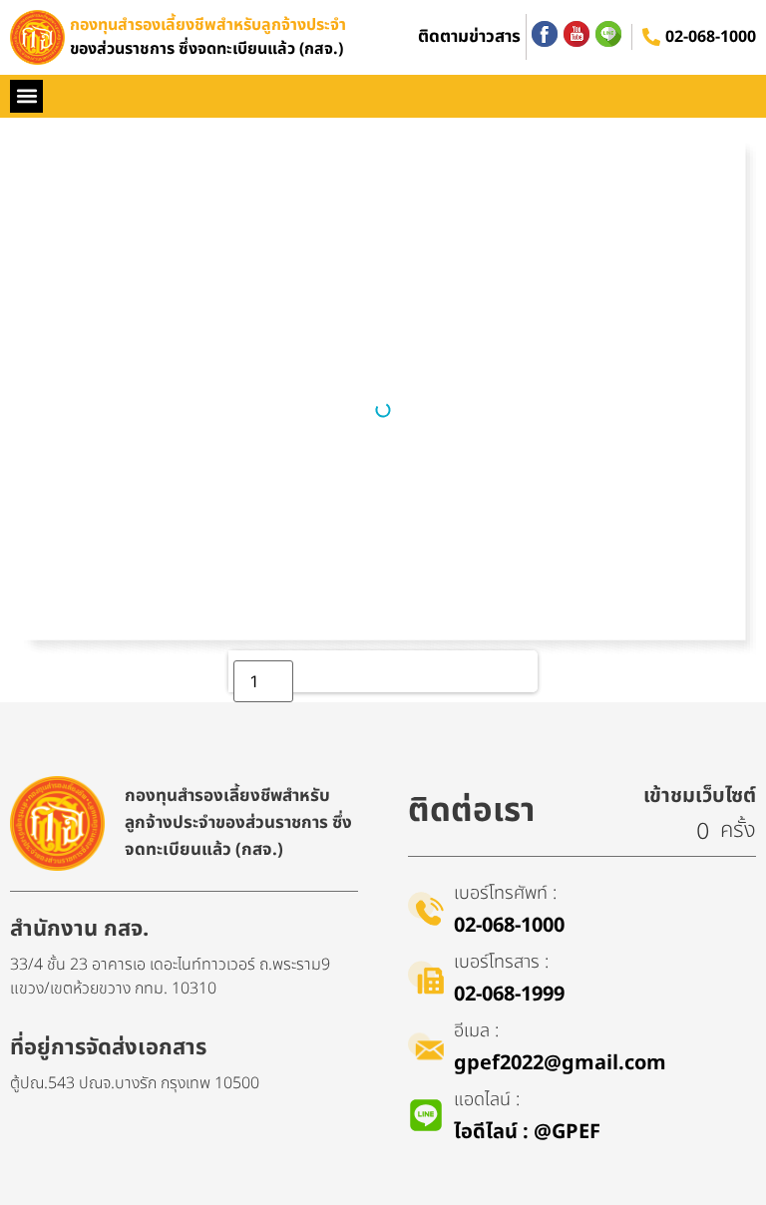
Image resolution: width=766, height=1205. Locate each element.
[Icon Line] (608, 34)
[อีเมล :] (426, 1046)
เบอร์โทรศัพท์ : (505, 893)
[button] (26, 96)
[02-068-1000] (651, 37)
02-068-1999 (509, 994)
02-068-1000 (710, 37)
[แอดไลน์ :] (426, 1115)
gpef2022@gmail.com (560, 1063)
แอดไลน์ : (487, 1099)
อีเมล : (476, 1030)
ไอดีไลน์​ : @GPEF (527, 1132)
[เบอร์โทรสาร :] (426, 978)
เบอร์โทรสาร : (501, 962)
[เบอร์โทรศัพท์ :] (426, 909)
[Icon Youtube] (576, 34)
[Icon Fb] (545, 34)
